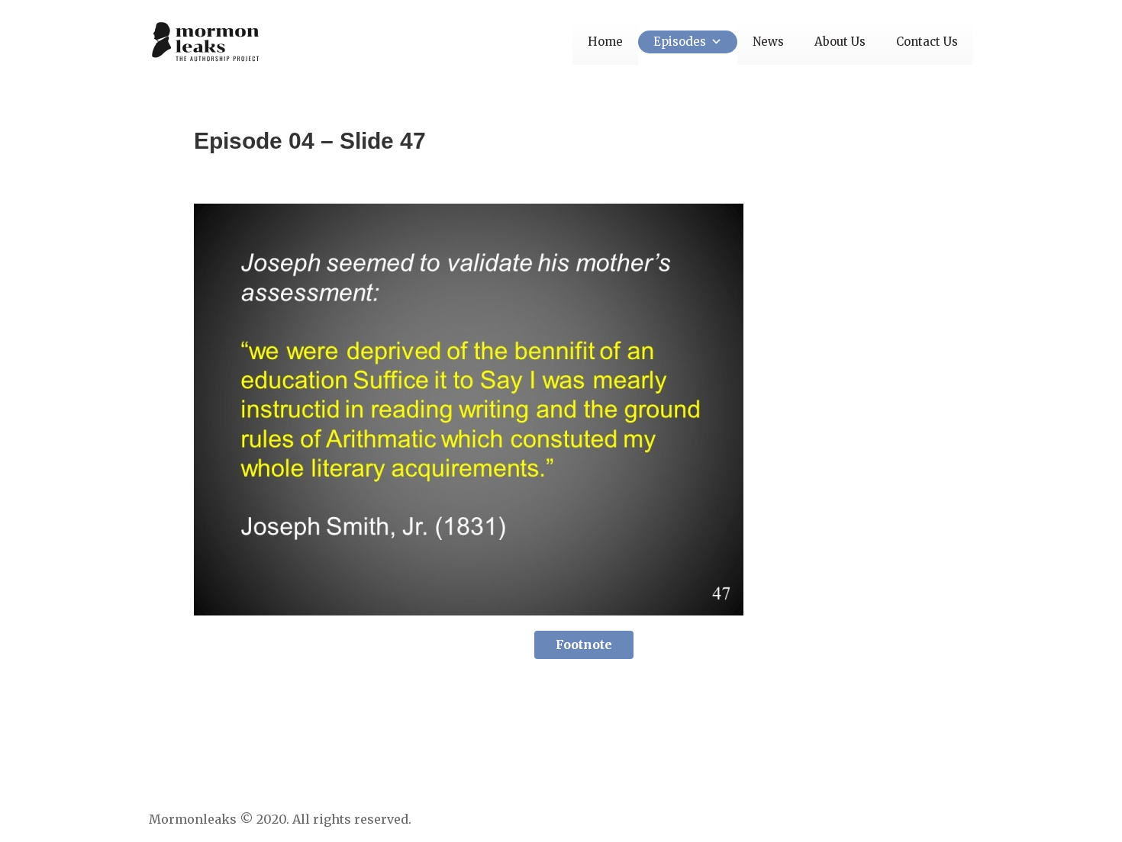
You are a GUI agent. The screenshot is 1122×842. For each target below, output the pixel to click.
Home (605, 41)
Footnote (584, 644)
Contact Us (927, 41)
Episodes (679, 41)
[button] (714, 41)
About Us (840, 41)
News (768, 41)
